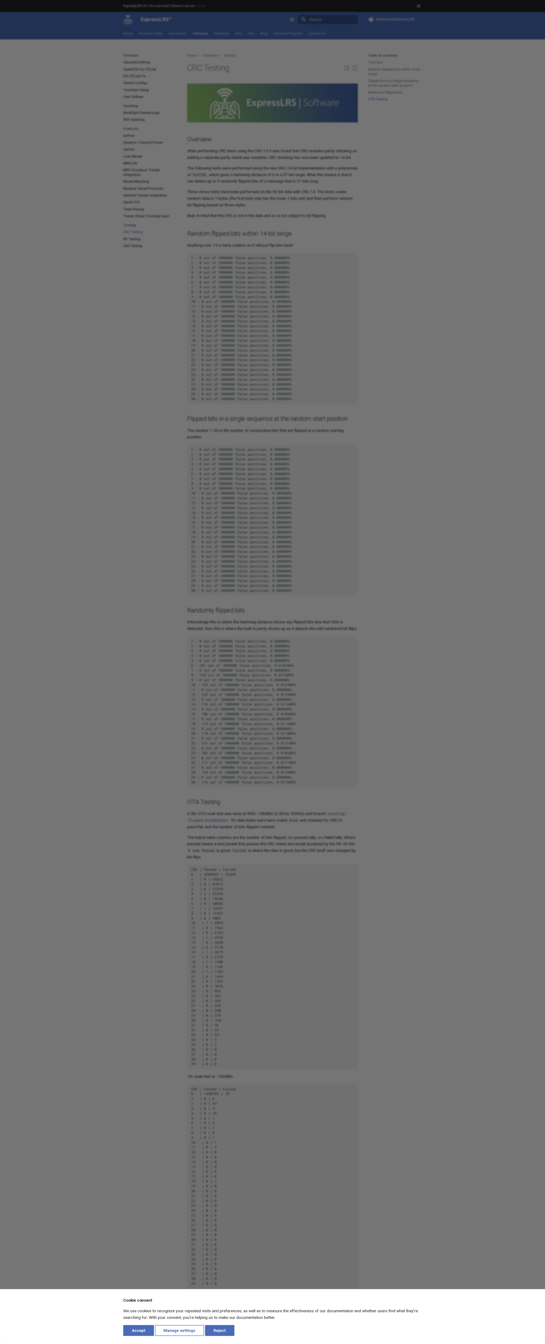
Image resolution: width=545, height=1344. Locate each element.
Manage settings (179, 1330)
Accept (138, 1330)
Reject (220, 1330)
